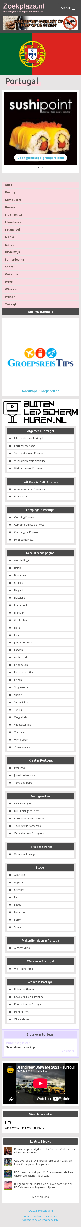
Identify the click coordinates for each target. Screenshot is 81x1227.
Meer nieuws (40, 1197)
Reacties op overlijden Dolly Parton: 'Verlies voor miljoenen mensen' (44, 1150)
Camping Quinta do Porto (29, 524)
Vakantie (11, 274)
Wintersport (21, 739)
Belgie (17, 568)
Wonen (10, 297)
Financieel (12, 230)
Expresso (19, 768)
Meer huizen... (22, 1012)
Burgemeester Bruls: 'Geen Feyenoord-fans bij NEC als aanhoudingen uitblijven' (43, 1185)
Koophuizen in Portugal (28, 1004)
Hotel (17, 627)
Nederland (20, 657)
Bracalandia (21, 496)
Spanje (18, 695)
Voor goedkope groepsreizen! (40, 158)
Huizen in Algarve (24, 989)
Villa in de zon (22, 1019)
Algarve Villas (22, 948)
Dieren (10, 207)
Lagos (17, 905)
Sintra (17, 927)
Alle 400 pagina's (40, 312)
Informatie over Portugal (28, 438)
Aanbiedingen (22, 560)
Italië (17, 635)
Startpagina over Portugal (29, 453)
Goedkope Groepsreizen (40, 391)
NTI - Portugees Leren (26, 811)
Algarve (18, 882)
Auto (8, 185)
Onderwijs (12, 252)
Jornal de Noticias (24, 775)
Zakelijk (11, 304)
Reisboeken (21, 665)
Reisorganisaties (23, 672)
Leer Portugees (23, 803)
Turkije (18, 710)
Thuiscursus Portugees (27, 826)
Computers (13, 200)
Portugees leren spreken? (29, 818)
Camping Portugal (24, 517)
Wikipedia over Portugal (28, 468)
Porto (17, 919)
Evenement (20, 605)
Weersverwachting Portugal (30, 461)
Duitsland (19, 597)
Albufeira (19, 875)
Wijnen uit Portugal (25, 854)
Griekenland (21, 620)
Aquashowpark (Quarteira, (29, 489)
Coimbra (19, 890)
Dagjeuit (19, 590)
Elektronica (13, 215)
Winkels (11, 289)
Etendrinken (14, 222)
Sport (9, 267)
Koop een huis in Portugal (29, 997)
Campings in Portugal (26, 532)
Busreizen (20, 575)
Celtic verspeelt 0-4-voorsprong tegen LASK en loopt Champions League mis (43, 1162)
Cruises (18, 583)
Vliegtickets (20, 717)
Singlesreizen (21, 687)
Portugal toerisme (24, 446)
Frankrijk (19, 612)
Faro (17, 897)
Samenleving (14, 259)
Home (27, 1216)
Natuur (10, 244)
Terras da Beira (23, 783)
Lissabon (19, 912)
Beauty (10, 192)
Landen (18, 650)
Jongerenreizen (23, 642)
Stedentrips (21, 702)
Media (9, 237)
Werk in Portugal (23, 968)
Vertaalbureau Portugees (29, 833)
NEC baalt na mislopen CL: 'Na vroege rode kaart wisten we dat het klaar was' (44, 1174)
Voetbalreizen (22, 732)
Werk (9, 282)
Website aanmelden (45, 1216)
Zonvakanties (22, 747)
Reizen (18, 680)
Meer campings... (24, 539)
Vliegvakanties (22, 724)
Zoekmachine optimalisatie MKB (40, 1220)
